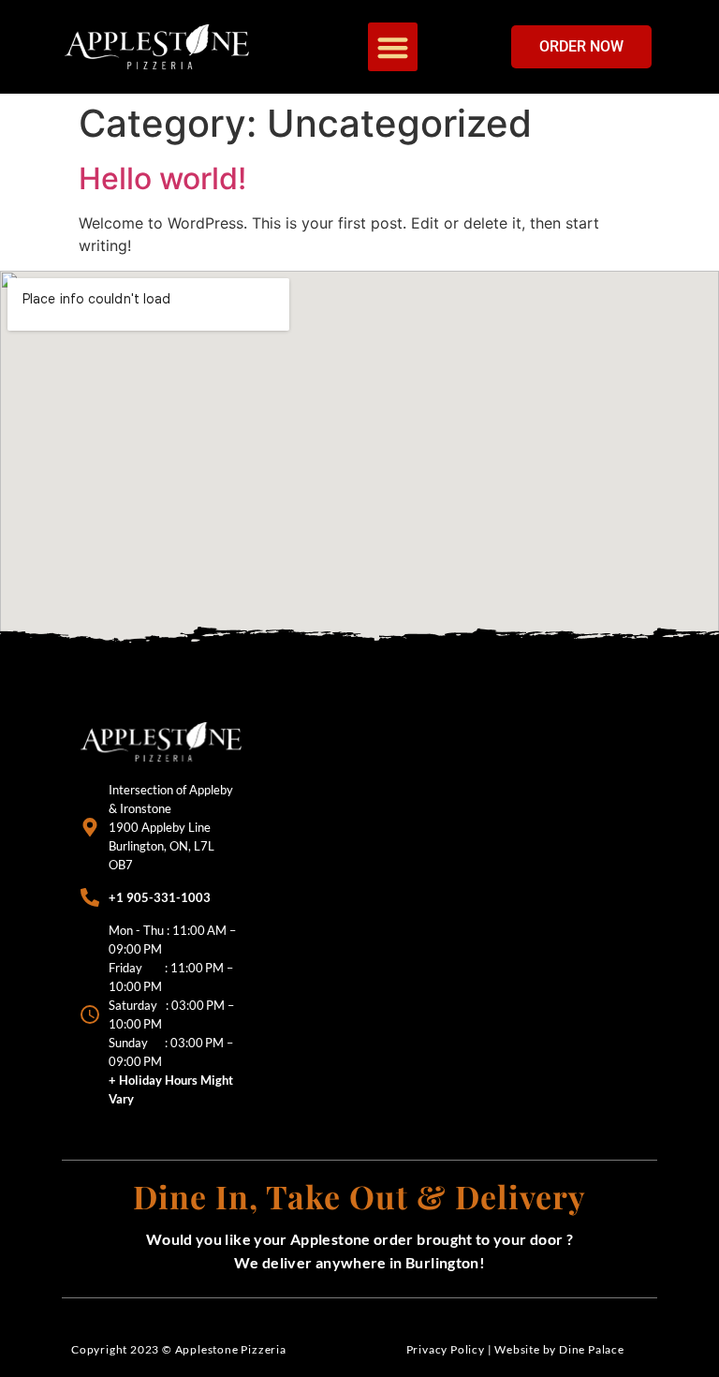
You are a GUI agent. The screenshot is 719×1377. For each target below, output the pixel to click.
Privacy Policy (445, 1349)
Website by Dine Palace (559, 1349)
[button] (393, 47)
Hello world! (162, 178)
